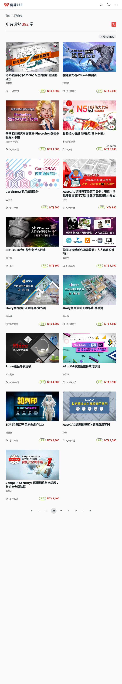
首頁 (8, 15)
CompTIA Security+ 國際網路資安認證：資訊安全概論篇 (32, 485)
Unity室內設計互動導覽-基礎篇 (83, 308)
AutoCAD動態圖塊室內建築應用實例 (86, 424)
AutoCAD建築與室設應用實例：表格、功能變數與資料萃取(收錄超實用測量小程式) (89, 193)
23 (61, 510)
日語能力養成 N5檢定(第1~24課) (84, 133)
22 (54, 510)
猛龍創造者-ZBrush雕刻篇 (80, 75)
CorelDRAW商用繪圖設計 (22, 191)
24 (68, 510)
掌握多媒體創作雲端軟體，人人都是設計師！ (88, 252)
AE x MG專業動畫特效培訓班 (81, 366)
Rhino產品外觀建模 (18, 366)
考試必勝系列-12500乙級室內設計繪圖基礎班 (32, 77)
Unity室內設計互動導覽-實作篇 (26, 308)
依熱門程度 (108, 36)
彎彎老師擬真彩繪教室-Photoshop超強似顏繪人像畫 (32, 135)
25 (76, 510)
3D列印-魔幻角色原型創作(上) (25, 424)
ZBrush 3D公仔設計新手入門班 (26, 250)
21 (46, 510)
